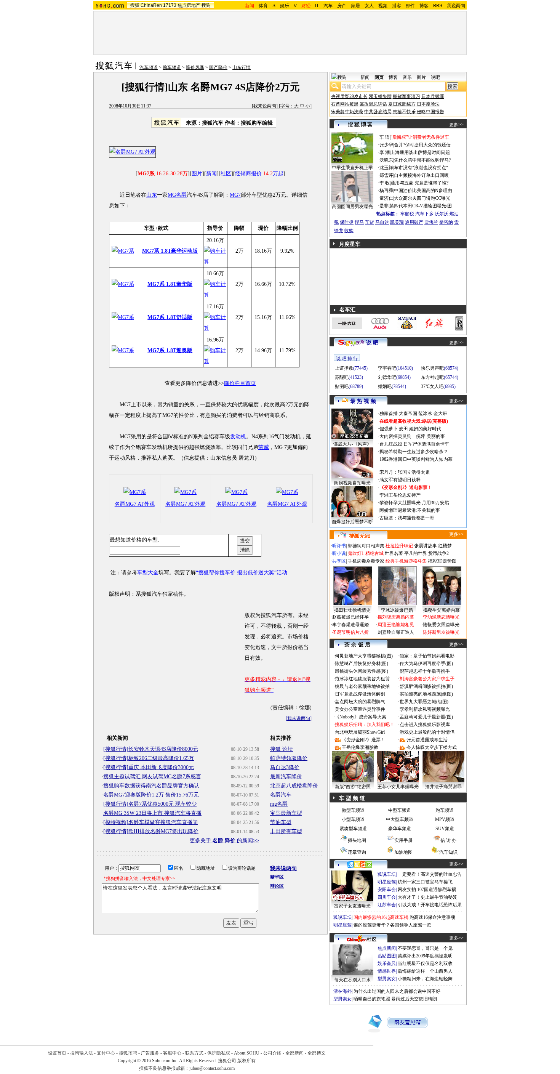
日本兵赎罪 (432, 96)
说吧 (435, 77)
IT (317, 5)
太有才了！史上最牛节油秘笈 (427, 897)
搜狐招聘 (128, 1053)
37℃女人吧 (432, 386)
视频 (382, 5)
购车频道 (172, 67)
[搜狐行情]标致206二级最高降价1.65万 (148, 758)
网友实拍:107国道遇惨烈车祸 (427, 889)
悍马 (359, 222)
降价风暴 (195, 67)
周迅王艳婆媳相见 (396, 624)
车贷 (369, 222)
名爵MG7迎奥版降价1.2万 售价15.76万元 (151, 795)
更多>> (456, 124)
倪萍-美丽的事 (430, 436)
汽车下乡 (424, 213)
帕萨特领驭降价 (288, 758)
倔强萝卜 (388, 428)
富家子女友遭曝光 (352, 906)
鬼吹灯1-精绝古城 (366, 553)
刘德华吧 (387, 377)
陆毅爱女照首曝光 (441, 624)
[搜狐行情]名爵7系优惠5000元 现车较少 (150, 804)
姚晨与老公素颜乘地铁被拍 (362, 686)
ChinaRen (151, 5)
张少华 (386, 144)
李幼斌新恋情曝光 (441, 617)
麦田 (403, 428)
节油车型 (280, 822)
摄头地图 (357, 840)
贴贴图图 (387, 956)
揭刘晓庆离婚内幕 (396, 617)
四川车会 (387, 897)
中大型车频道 (399, 819)
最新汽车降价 (286, 776)
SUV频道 (444, 828)
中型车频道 (399, 810)
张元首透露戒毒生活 (427, 739)
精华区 (277, 877)
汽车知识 (448, 852)
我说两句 (456, 5)
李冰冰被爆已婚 (397, 610)
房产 (341, 5)
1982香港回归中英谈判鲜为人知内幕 (416, 459)
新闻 (211, 173)
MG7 (235, 195)
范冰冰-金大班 (432, 413)
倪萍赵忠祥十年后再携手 (425, 671)
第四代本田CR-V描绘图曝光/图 (420, 205)
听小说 (339, 553)
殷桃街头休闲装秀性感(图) (361, 671)
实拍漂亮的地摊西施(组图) (426, 694)
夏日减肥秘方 (402, 104)
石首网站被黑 (344, 104)
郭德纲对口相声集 (366, 545)
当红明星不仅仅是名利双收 (425, 963)
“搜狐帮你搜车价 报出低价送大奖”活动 (242, 572)
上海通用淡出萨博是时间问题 (420, 152)
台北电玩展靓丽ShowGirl (360, 732)
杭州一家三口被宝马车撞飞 (425, 882)
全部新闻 (294, 1053)
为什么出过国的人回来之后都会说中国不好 (397, 991)
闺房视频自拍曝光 (352, 483)
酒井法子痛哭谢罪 (443, 786)
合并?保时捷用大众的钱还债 (422, 144)
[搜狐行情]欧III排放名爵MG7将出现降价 (150, 831)
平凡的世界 (415, 553)
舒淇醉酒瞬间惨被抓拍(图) (426, 686)
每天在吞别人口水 (352, 980)
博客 (424, 5)
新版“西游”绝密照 (353, 786)
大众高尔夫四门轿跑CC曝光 (422, 198)
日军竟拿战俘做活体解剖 (360, 694)
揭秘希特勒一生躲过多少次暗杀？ (413, 451)
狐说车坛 (387, 874)
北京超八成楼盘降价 (294, 786)
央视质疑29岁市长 (349, 96)
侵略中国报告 (430, 111)
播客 (396, 5)
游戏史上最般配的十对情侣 (427, 732)
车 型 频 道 (352, 798)
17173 (169, 5)
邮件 (410, 5)
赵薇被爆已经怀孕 (350, 617)
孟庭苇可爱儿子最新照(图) (426, 717)
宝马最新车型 (286, 813)
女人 (369, 5)
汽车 (328, 5)
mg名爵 (279, 804)
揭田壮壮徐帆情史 (352, 610)
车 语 (384, 137)
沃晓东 (386, 160)
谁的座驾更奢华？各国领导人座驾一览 (392, 925)
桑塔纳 (446, 222)
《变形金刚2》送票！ (363, 739)
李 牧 (384, 183)
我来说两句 (264, 106)
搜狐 (134, 5)
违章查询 (357, 852)
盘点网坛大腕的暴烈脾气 (360, 701)
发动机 (238, 436)
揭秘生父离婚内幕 (441, 610)
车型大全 (147, 572)
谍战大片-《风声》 (352, 444)
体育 (263, 5)
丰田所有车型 (286, 831)
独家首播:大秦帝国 (398, 413)
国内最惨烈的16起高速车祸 (381, 917)
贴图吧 (342, 386)
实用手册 (403, 840)
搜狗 (206, 5)
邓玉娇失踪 (380, 96)
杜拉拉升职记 (399, 545)
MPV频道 (444, 819)
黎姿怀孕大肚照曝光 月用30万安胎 (414, 502)
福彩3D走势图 (442, 561)
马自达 (382, 222)
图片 (197, 173)
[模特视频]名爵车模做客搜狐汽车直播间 (150, 822)
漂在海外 (342, 991)
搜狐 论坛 (281, 749)
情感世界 (387, 971)
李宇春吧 (387, 368)
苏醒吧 (342, 377)
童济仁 (386, 198)
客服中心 (172, 1053)
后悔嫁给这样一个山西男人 (425, 971)
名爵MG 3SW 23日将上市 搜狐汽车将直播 (152, 813)
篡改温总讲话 (373, 104)
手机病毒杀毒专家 (366, 561)
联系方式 (194, 1053)
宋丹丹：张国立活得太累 (404, 472)
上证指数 (344, 368)
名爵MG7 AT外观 (135, 504)
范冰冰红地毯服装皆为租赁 (362, 678)
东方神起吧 (432, 377)
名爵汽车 (280, 795)
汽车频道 (148, 67)
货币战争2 (438, 553)
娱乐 (284, 5)
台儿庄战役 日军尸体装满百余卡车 (414, 444)
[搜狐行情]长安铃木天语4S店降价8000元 (150, 749)
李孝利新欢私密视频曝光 (425, 709)
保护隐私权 (218, 1053)
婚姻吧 (385, 386)
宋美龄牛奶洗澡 (347, 111)
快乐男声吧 (432, 368)
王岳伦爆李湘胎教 (360, 747)
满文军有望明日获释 (400, 479)
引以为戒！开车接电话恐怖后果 (430, 904)
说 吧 (372, 343)
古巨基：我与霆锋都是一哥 (406, 518)
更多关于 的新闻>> (224, 840)
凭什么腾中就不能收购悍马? (422, 160)
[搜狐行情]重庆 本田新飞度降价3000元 (148, 767)
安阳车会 (387, 889)
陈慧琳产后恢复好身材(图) (361, 663)
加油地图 (403, 852)
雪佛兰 (431, 222)
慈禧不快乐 (404, 111)
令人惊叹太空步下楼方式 (431, 747)
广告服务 (150, 1053)
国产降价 (218, 67)
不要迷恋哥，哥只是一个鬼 (425, 948)
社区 (226, 173)
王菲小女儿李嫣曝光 (398, 786)
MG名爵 (177, 195)
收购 (349, 230)
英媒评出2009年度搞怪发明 (425, 956)
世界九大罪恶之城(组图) (424, 701)
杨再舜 (386, 190)
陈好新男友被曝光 (441, 632)
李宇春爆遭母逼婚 (350, 624)
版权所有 (246, 1060)
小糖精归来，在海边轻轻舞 (425, 978)
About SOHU (246, 1053)
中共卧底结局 (378, 111)
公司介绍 (272, 1053)
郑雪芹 (386, 175)
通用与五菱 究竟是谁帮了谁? (419, 183)
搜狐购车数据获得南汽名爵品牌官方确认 (151, 786)
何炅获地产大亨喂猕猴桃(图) (364, 656)
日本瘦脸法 (428, 104)
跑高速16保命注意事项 (432, 917)
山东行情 (241, 67)
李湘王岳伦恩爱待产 (400, 495)
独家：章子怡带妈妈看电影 (427, 656)
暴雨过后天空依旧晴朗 (414, 999)
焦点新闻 (387, 948)
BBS (437, 5)
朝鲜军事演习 (406, 96)
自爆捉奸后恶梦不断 (352, 521)
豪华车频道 (399, 828)
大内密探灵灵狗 (395, 436)
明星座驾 (387, 882)
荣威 (263, 447)
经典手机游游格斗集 (406, 561)
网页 (379, 77)
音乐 (407, 77)
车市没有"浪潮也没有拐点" (421, 167)
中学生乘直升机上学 (352, 167)
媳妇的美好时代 (425, 428)
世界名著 (394, 553)
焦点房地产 (189, 5)
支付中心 (106, 1053)
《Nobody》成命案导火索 (360, 717)
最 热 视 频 (363, 401)
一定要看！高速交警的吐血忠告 (430, 874)
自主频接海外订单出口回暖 (421, 175)
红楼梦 (445, 545)
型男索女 (387, 978)
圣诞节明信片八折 (350, 632)
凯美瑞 (397, 222)
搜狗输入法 (81, 1053)
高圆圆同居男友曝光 (352, 206)
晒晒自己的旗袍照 (372, 999)
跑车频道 (444, 810)
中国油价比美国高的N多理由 (423, 190)
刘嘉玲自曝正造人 (396, 632)
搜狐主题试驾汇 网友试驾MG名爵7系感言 (152, 776)
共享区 (339, 561)
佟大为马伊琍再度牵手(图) (426, 663)
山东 (151, 195)
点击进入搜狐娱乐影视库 (425, 724)
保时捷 (347, 222)
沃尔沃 (441, 213)
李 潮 (384, 152)
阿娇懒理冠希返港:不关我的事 (409, 510)
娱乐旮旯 (387, 963)
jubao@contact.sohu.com (212, 1068)
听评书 (339, 545)
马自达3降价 (284, 767)
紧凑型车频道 (353, 828)
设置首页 (57, 1053)
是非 (384, 205)
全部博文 (316, 1053)
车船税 (407, 213)
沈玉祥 (386, 167)
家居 (355, 5)
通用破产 (414, 222)
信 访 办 (448, 840)
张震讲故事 (425, 545)
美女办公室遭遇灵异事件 (360, 709)
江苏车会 (387, 904)
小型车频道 (353, 819)
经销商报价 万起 (259, 173)
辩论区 (277, 886)
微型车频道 (353, 810)
